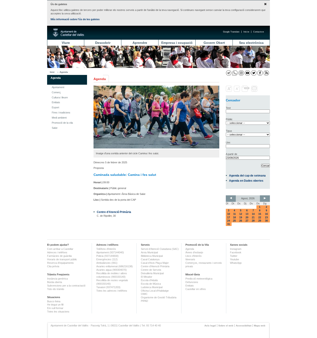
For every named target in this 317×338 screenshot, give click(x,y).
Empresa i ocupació (177, 43)
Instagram (235, 249)
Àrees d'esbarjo (194, 252)
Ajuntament (58, 87)
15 (259, 213)
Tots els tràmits (55, 289)
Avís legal (210, 325)
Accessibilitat (243, 325)
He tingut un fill (55, 304)
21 (253, 217)
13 (247, 213)
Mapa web (259, 325)
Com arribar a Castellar (60, 249)
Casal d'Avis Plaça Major (155, 262)
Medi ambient (59, 117)
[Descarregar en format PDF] (246, 91)
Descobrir (102, 43)
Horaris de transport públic (62, 259)
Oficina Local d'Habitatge (155, 290)
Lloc (228, 142)
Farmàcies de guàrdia (59, 255)
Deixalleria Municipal (152, 273)
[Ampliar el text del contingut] (229, 91)
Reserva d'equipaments (60, 262)
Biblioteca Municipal (152, 255)
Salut (54, 127)
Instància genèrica (57, 278)
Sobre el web (225, 325)
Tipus (229, 130)
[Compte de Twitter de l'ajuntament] (253, 73)
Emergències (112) (107, 259)
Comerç (56, 92)
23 (266, 217)
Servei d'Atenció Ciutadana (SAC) (160, 249)
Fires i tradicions (61, 112)
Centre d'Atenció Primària (114, 211)
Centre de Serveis (151, 269)
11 (234, 213)
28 (253, 220)
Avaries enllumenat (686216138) (114, 266)
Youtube (234, 259)
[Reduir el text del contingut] (237, 91)
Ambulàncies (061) (106, 262)
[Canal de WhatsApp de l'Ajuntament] (235, 73)
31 (228, 224)
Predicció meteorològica (198, 278)
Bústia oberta (54, 282)
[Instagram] (241, 73)
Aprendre (140, 43)
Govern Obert (214, 43)
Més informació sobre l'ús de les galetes (75, 19)
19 (240, 217)
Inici (245, 32)
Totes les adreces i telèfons (111, 290)
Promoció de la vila (62, 122)
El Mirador (146, 276)
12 (240, 213)
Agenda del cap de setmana (247, 175)
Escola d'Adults (149, 280)
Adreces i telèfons (57, 252)
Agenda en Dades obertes (246, 180)
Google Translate (231, 32)
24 (228, 220)
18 (234, 217)
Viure (66, 43)
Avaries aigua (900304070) (111, 269)
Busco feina (53, 301)
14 (253, 213)
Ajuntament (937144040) (110, 252)
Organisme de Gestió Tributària (158, 297)
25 (234, 220)
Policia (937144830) (107, 255)
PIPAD (144, 300)
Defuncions (191, 282)
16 (266, 213)
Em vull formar (55, 308)
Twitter (233, 255)
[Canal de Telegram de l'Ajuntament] (228, 73)
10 (228, 213)
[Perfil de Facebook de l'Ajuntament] (260, 73)
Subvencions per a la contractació (66, 285)
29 (259, 220)
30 (266, 220)
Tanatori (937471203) (108, 287)
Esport (55, 107)
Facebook (235, 252)
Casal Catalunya (150, 259)
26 (240, 220)
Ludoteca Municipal (151, 287)
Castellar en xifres (195, 289)
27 (247, 220)
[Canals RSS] (266, 73)
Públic (229, 119)
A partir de (231, 154)
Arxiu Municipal (149, 252)
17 (228, 217)
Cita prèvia (53, 266)
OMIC (144, 294)
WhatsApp (236, 262)
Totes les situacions (58, 311)
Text (228, 107)
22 (259, 217)
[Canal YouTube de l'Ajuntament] (247, 73)
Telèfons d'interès (106, 249)
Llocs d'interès (193, 255)
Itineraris (190, 259)
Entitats (56, 102)
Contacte (257, 32)
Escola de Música (151, 283)
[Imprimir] (254, 91)
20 (247, 217)
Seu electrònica (251, 43)
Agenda (64, 72)
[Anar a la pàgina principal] (68, 33)
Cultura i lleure (60, 97)
